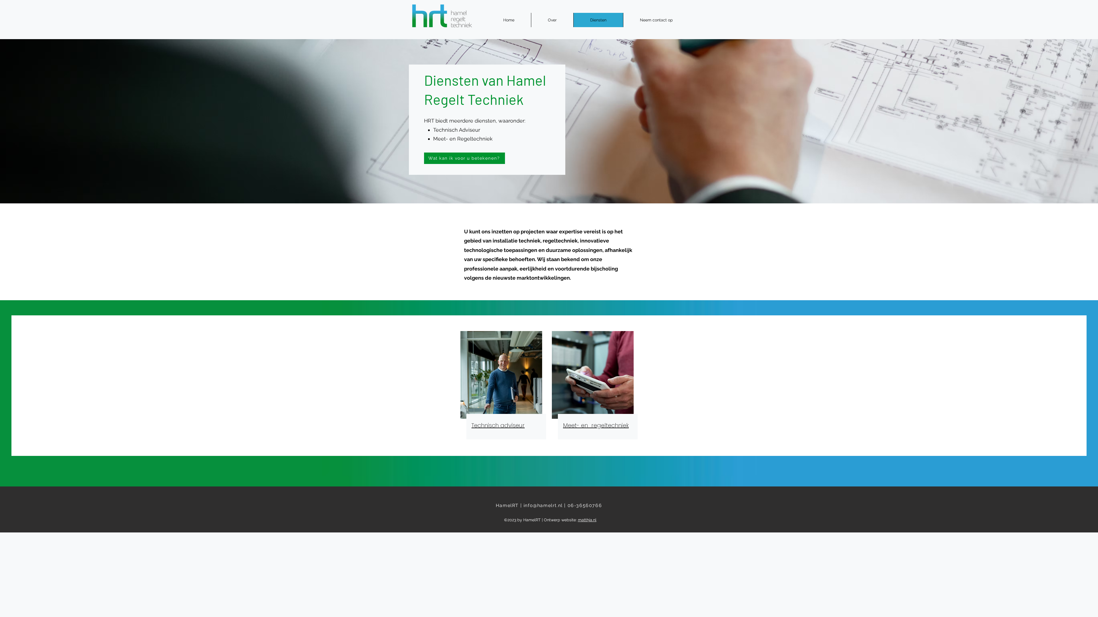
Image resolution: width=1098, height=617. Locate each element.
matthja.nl (587, 520)
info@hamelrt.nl (543, 505)
